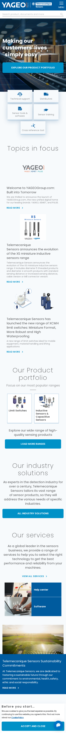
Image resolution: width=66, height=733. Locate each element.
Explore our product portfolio (33, 67)
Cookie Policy (17, 717)
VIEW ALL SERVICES (33, 576)
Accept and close (33, 726)
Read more (9, 687)
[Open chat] (58, 725)
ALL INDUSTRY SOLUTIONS (33, 513)
